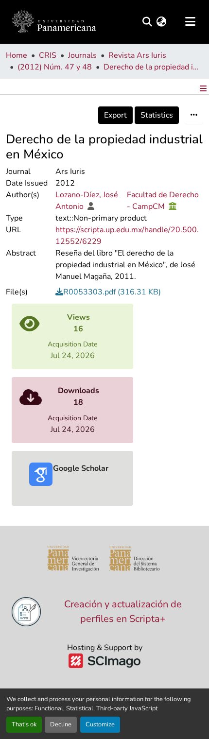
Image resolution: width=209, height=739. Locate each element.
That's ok (24, 724)
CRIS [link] (47, 55)
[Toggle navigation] (190, 22)
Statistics (156, 115)
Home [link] (16, 55)
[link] (129, 292)
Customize (100, 724)
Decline (60, 724)
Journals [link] (82, 55)
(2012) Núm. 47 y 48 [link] (54, 67)
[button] (54, 22)
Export (115, 115)
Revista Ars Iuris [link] (137, 55)
